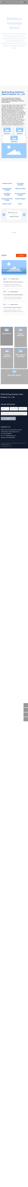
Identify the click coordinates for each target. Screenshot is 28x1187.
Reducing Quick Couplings (7, 189)
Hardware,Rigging (20, 198)
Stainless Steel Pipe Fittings (7, 199)
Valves (20, 203)
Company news (7, 270)
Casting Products (7, 183)
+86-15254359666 (7, 435)
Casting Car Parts (14, 216)
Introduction (7, 133)
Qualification (14, 141)
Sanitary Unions (7, 203)
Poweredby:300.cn (5, 448)
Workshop (19, 133)
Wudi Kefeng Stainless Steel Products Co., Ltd (13, 93)
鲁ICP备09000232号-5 (5, 446)
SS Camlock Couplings (20, 184)
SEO (11, 448)
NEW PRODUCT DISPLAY (14, 173)
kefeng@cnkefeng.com (10, 437)
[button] (3, 215)
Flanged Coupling (20, 188)
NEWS (4, 256)
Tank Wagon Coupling (7, 194)
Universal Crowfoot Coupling (20, 194)
